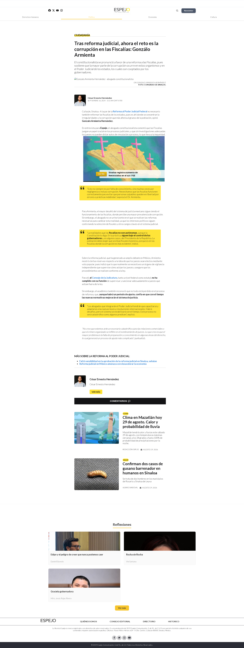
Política (91, 17)
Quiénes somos (88, 621)
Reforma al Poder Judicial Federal (130, 111)
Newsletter (188, 11)
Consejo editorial (120, 621)
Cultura (213, 17)
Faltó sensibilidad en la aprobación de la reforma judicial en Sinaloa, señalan (118, 361)
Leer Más (101, 174)
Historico (173, 621)
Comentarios (118, 401)
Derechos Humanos (30, 17)
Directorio (149, 621)
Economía (153, 17)
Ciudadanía (82, 35)
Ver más (96, 392)
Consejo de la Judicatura (104, 277)
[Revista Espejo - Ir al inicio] (48, 620)
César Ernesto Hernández (104, 379)
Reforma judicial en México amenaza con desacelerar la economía (113, 363)
